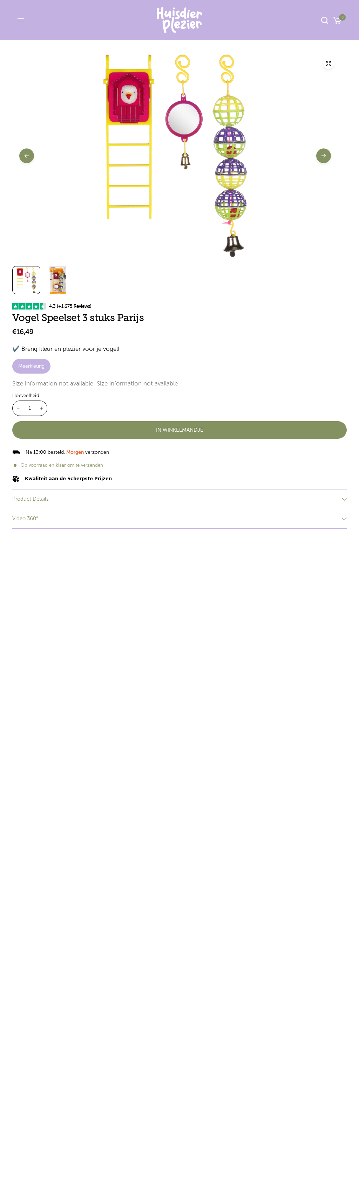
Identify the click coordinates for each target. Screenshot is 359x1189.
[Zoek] (325, 20)
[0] (336, 20)
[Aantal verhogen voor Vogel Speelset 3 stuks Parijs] (41, 408)
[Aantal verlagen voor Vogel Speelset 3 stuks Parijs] (18, 408)
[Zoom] (328, 63)
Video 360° (25, 518)
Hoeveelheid (25, 395)
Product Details (30, 499)
